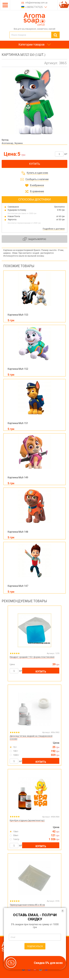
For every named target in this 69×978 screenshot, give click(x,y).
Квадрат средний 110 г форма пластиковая (32, 657)
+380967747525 (34, 7)
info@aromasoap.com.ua (36, 3)
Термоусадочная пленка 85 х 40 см (27, 905)
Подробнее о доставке (54, 229)
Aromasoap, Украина (12, 143)
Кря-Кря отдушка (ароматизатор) (27, 820)
